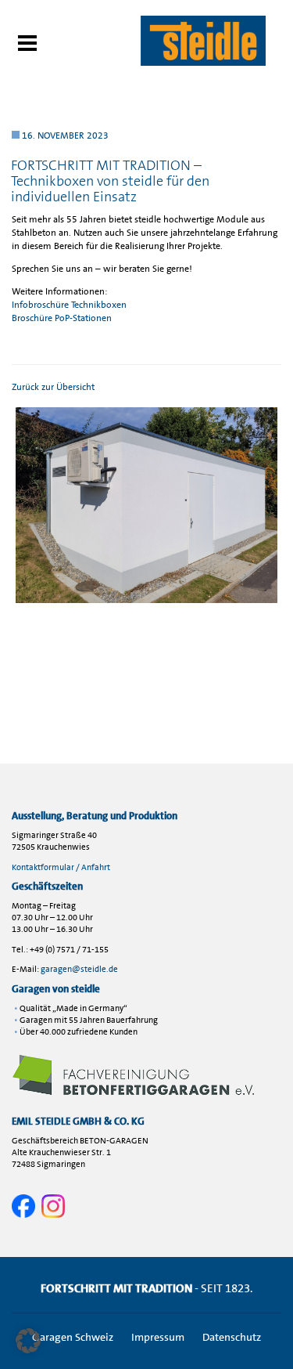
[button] (28, 1341)
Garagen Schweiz (72, 1337)
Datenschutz (231, 1337)
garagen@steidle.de (79, 969)
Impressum (157, 1337)
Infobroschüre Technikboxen (69, 304)
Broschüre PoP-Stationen (62, 318)
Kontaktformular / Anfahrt (61, 867)
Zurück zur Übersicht (53, 387)
